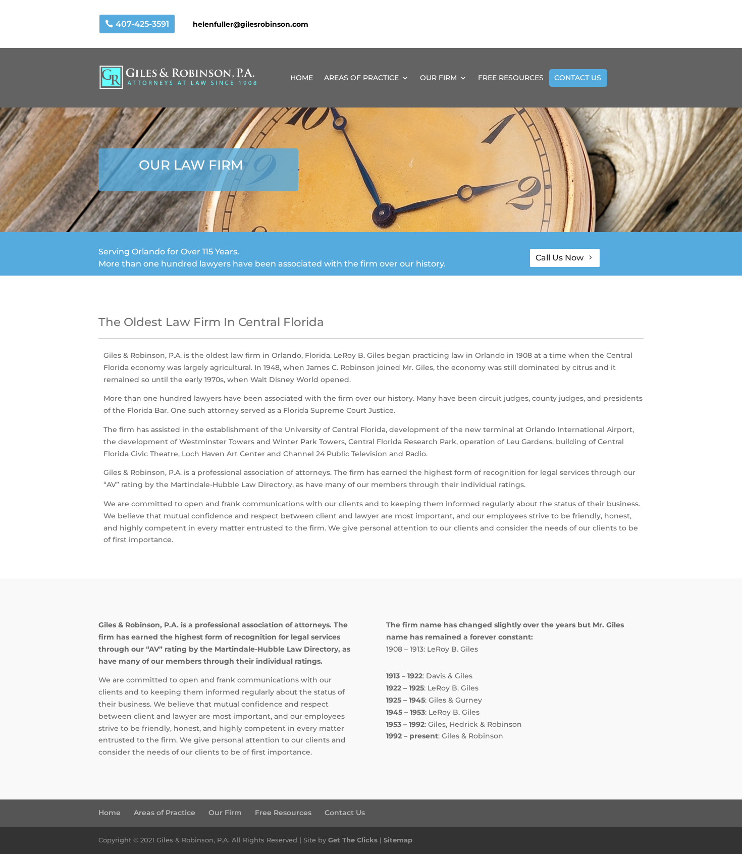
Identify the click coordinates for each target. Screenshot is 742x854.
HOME (301, 78)
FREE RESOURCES (511, 78)
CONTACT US (577, 78)
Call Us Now (560, 257)
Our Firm (225, 812)
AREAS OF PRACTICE (361, 78)
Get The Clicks (353, 840)
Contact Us (345, 812)
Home (109, 812)
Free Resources (283, 812)
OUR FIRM (438, 78)
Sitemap (398, 840)
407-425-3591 (142, 24)
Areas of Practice (164, 812)
